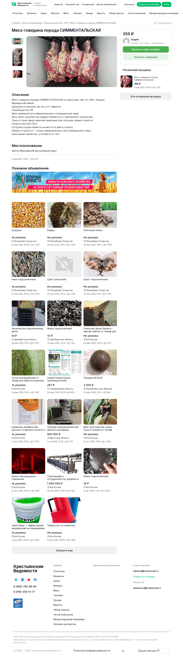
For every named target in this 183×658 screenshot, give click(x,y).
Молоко (55, 13)
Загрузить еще (64, 550)
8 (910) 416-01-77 (24, 591)
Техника (77, 13)
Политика (18, 13)
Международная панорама (164, 13)
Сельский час (72, 4)
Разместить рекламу (149, 4)
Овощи (89, 13)
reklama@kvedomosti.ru (146, 571)
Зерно (44, 13)
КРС (66, 23)
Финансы (31, 13)
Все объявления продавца (146, 96)
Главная (16, 23)
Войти (166, 4)
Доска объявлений (106, 4)
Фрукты (101, 13)
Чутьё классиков (136, 13)
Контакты (129, 4)
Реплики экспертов (64, 624)
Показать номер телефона (146, 49)
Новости (58, 4)
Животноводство (53, 23)
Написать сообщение (146, 57)
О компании (88, 4)
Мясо (66, 13)
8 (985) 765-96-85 (24, 586)
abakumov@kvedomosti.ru (147, 588)
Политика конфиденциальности (91, 650)
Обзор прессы (116, 13)
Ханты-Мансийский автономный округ (34, 150)
